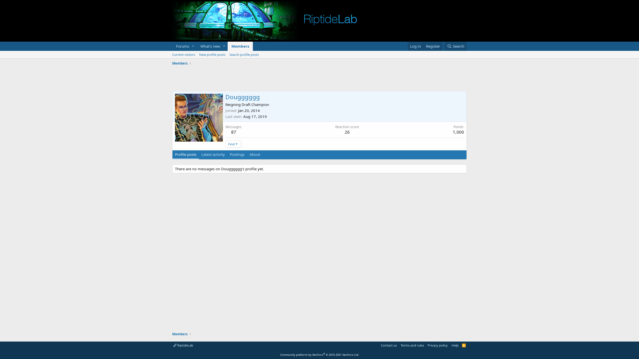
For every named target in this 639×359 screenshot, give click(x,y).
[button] (193, 46)
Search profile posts (244, 54)
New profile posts (212, 54)
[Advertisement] (319, 78)
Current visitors (183, 54)
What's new (210, 46)
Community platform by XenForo (319, 355)
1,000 (458, 132)
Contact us (389, 345)
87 (233, 132)
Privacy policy (438, 345)
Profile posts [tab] (185, 154)
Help (455, 345)
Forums (182, 46)
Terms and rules (412, 345)
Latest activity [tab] (213, 154)
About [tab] (255, 154)
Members (240, 46)
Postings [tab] (237, 154)
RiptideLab (184, 345)
